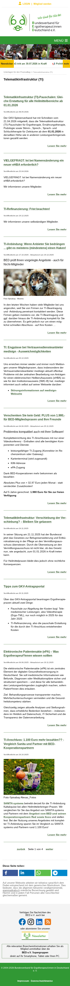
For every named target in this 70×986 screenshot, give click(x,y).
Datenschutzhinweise (42, 981)
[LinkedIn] (39, 921)
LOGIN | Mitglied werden (37, 3)
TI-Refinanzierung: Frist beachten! (27, 209)
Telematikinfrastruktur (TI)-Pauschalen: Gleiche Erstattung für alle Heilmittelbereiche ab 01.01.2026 (33, 101)
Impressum (23, 981)
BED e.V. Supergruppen (35, 952)
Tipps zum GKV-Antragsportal (24, 586)
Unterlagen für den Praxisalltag (17, 72)
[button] (10, 873)
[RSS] (48, 921)
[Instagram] (31, 921)
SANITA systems (14, 803)
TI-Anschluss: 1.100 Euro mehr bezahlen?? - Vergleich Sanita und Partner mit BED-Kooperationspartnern (34, 743)
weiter (49, 849)
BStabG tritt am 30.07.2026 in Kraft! (23, 63)
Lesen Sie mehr (57, 145)
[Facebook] (22, 921)
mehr (66, 64)
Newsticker (7, 63)
